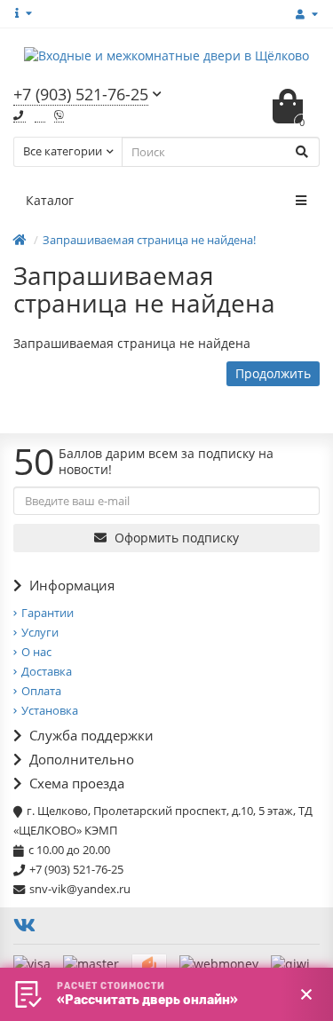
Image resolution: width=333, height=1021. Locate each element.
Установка (49, 710)
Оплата (41, 691)
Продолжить (273, 373)
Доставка (46, 671)
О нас (36, 652)
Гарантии (47, 613)
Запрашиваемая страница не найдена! (149, 240)
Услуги (40, 632)
